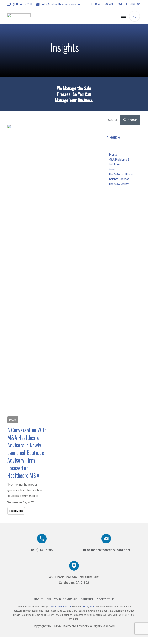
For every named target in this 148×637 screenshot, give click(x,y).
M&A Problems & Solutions (119, 162)
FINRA (85, 606)
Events (113, 154)
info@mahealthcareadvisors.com (62, 4)
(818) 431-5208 (22, 4)
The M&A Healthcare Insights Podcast (121, 176)
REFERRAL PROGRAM (101, 4)
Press (112, 169)
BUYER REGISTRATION (128, 4)
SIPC (92, 606)
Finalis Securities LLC (60, 606)
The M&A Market (119, 184)
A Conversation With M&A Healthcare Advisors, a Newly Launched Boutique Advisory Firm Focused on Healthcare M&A (27, 452)
